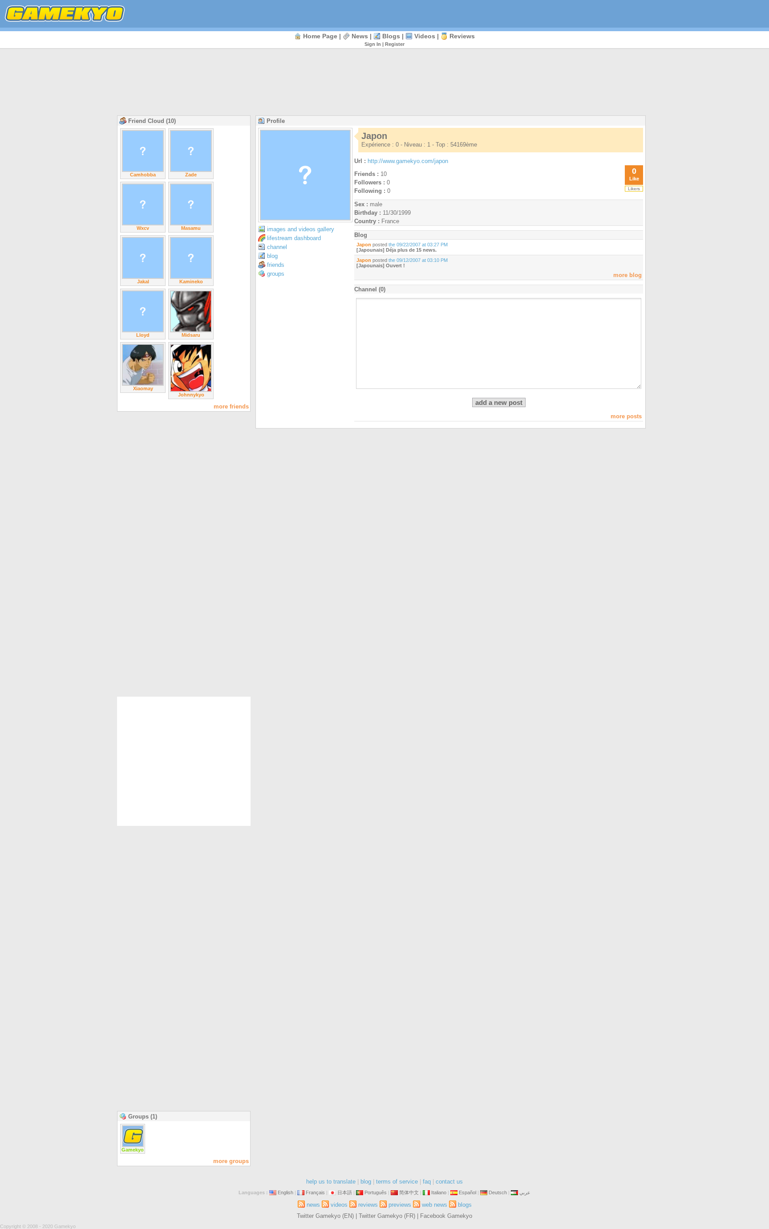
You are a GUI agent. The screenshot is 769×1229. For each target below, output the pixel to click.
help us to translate (331, 1181)
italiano (438, 1192)
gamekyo (132, 1149)
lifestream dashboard (294, 238)
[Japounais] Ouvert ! (380, 265)
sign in (372, 44)
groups (275, 273)
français (315, 1192)
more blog (627, 275)
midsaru (191, 335)
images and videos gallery (300, 229)
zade (191, 174)
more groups (231, 1161)
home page (320, 36)
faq (427, 1181)
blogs (391, 36)
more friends (231, 406)
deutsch (498, 1192)
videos (424, 36)
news (360, 36)
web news (434, 1204)
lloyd (143, 335)
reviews (462, 36)
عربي (524, 1192)
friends (275, 264)
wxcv (143, 228)
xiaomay (143, 388)
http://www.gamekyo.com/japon (408, 161)
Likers (634, 188)
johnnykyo (191, 394)
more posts (626, 416)
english (285, 1192)
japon (363, 244)
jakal (143, 281)
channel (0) (369, 289)
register (395, 44)
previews (400, 1204)
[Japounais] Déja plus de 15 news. (396, 250)
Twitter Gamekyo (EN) (325, 1216)
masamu (191, 228)
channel (277, 247)
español (467, 1192)
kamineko (191, 281)
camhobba (143, 174)
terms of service (397, 1181)
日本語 (344, 1192)
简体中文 (409, 1192)
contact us (449, 1181)
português (375, 1192)
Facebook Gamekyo (446, 1216)
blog (272, 256)
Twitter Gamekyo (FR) (387, 1216)
